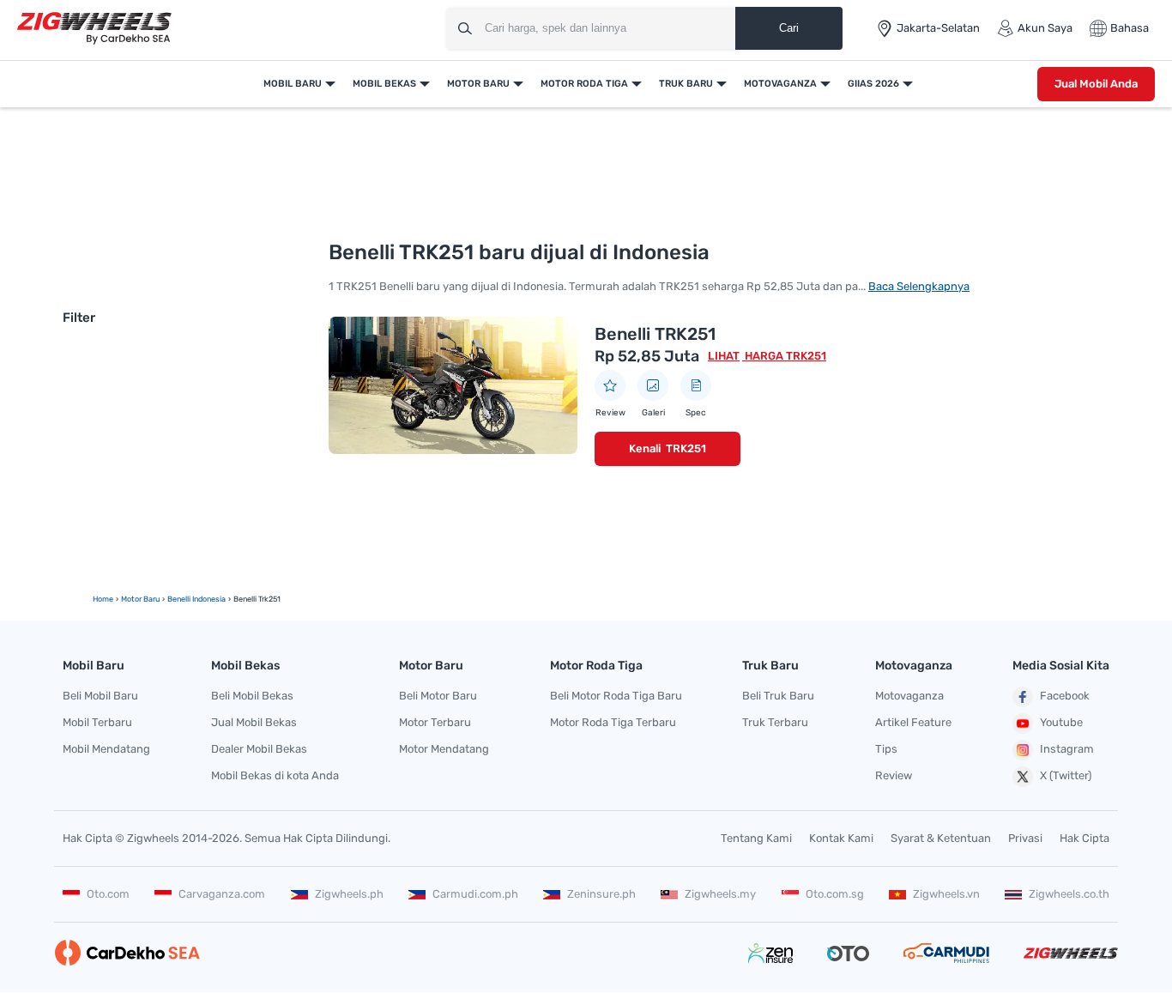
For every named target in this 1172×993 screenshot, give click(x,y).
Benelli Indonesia (196, 599)
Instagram (1067, 748)
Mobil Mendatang (106, 748)
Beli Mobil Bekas (252, 695)
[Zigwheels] (94, 28)
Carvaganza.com (221, 893)
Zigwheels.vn (946, 893)
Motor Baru (478, 83)
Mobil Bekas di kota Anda (275, 775)
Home (103, 599)
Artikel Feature (913, 722)
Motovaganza (780, 83)
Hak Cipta (1084, 838)
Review (893, 775)
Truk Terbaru (775, 722)
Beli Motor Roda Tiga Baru (616, 695)
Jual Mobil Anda (1096, 83)
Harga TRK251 (784, 355)
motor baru (140, 599)
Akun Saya (1045, 27)
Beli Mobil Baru (100, 695)
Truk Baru (686, 83)
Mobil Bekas (384, 83)
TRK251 (686, 448)
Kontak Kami (841, 838)
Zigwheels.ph (349, 893)
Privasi (1025, 838)
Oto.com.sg (835, 893)
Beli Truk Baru (778, 695)
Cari (789, 27)
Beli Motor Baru (438, 695)
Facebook (1065, 695)
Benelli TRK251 (655, 334)
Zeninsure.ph (601, 893)
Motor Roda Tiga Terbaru (613, 722)
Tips (886, 748)
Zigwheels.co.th (1069, 893)
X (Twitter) (1065, 775)
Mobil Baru (292, 83)
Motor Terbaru (435, 722)
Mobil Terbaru (97, 722)
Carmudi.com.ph (475, 893)
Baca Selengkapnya (919, 286)
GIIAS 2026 (873, 83)
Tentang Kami (756, 838)
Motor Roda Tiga (584, 83)
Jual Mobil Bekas (254, 722)
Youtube (1061, 722)
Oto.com (108, 893)
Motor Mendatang (444, 748)
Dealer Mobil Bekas (259, 748)
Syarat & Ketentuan (941, 838)
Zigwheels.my (720, 893)
